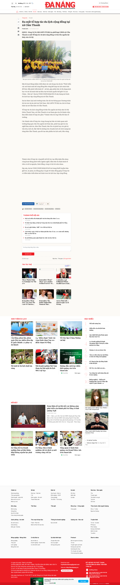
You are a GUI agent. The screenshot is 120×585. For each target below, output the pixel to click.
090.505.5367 (98, 6)
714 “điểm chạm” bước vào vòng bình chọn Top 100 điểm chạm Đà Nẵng (45, 340)
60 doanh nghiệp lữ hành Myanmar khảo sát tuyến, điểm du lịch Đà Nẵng (98, 343)
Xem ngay (83, 581)
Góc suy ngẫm (54, 542)
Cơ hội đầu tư (35, 537)
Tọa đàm (93, 533)
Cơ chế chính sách (35, 544)
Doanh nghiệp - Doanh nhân (38, 542)
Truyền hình (94, 519)
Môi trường (14, 509)
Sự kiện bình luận (56, 537)
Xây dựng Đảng (15, 493)
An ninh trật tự (14, 522)
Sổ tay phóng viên (55, 544)
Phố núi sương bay (95, 323)
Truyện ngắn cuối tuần (76, 544)
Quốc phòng (14, 524)
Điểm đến (73, 495)
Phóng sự (93, 524)
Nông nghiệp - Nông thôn (18, 537)
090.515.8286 (105, 6)
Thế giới (70, 11)
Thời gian (60, 258)
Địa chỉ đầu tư (34, 540)
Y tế (55, 11)
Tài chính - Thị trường (56, 499)
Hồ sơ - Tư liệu (94, 509)
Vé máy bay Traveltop (92, 440)
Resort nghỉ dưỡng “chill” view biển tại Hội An (38, 227)
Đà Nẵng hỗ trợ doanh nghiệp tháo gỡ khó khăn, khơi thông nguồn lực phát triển (21, 451)
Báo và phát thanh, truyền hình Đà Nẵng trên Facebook (98, 573)
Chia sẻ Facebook (28, 203)
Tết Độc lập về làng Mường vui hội (70, 339)
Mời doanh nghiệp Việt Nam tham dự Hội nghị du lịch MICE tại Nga (46, 368)
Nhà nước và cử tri (15, 499)
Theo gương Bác (15, 495)
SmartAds (51, 583)
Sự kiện (73, 497)
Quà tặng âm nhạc (75, 549)
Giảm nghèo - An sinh (36, 497)
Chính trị (21, 11)
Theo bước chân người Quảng (92, 11)
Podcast (73, 537)
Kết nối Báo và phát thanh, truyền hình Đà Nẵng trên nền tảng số (96, 564)
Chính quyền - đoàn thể (17, 497)
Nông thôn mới (15, 546)
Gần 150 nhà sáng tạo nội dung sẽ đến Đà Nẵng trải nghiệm (98, 355)
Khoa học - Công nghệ (78, 11)
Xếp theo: (55, 258)
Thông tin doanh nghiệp (58, 519)
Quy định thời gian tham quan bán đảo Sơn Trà (98, 336)
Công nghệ (73, 509)
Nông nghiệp (14, 540)
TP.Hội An (58, 208)
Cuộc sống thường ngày (17, 515)
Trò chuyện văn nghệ (76, 551)
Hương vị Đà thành (95, 529)
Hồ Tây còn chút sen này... (97, 368)
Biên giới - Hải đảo (15, 527)
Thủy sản (13, 542)
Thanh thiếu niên (35, 499)
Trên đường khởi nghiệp (77, 553)
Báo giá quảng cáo (67, 570)
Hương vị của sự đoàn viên (97, 350)
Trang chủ (24, 18)
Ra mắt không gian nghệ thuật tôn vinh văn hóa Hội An (40, 238)
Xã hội (26, 11)
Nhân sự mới (14, 501)
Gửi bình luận (28, 254)
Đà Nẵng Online (93, 570)
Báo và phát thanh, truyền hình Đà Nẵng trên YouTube (98, 576)
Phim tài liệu (94, 527)
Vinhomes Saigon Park (92, 443)
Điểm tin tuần (94, 531)
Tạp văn (93, 499)
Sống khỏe (13, 511)
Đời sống (59, 11)
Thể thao (64, 11)
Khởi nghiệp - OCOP (56, 495)
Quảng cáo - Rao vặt (77, 519)
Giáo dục (39, 11)
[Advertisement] (46, 145)
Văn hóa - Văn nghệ (48, 11)
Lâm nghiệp (14, 544)
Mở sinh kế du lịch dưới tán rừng (21, 367)
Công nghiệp (54, 497)
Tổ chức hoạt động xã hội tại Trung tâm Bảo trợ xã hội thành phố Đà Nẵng (46, 223)
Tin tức (72, 542)
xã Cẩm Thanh (28, 208)
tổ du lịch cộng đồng (38, 208)
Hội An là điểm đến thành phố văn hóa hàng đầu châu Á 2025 (42, 218)
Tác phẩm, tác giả (95, 497)
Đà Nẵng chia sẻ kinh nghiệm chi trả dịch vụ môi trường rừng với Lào (46, 450)
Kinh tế (30, 11)
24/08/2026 (16, 6)
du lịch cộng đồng (49, 208)
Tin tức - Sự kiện (95, 522)
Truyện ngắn (94, 495)
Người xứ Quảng (95, 511)
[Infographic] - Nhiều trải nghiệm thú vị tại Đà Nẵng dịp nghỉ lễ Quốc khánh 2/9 (98, 381)
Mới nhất (27, 6)
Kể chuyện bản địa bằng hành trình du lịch (98, 362)
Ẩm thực (73, 493)
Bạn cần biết (54, 522)
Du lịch (34, 11)
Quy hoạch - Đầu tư (56, 493)
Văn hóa (93, 501)
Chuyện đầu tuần (55, 540)
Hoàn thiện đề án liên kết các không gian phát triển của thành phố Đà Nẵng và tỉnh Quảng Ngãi (63, 408)
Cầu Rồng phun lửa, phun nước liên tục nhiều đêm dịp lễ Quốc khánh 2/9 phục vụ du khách (22, 341)
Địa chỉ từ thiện (15, 513)
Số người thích (67, 258)
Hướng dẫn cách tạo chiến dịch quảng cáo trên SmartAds (70, 368)
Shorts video (95, 537)
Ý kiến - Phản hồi (35, 522)
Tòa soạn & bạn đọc (37, 519)
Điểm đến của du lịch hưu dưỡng (97, 329)
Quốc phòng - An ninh (17, 519)
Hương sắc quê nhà (76, 546)
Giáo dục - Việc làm (36, 493)
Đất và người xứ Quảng (76, 540)
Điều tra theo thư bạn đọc (37, 524)
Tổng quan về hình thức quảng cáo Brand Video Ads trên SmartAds (70, 450)
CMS (95, 583)
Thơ (92, 493)
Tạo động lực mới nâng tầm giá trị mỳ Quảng (98, 374)
